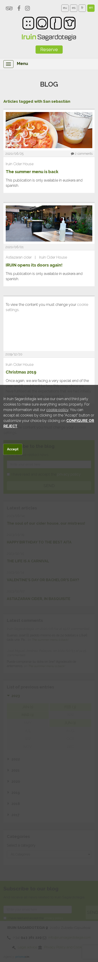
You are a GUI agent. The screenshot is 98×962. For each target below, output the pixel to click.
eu (65, 8)
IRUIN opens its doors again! (34, 265)
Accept (12, 449)
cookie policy (57, 410)
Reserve (49, 49)
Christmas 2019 (21, 372)
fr (82, 8)
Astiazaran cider (19, 257)
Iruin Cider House (20, 164)
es (73, 8)
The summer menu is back (32, 171)
